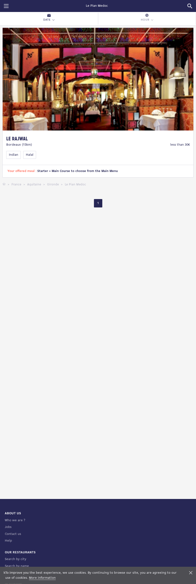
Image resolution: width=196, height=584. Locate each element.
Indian (13, 155)
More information (42, 578)
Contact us (13, 534)
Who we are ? (15, 520)
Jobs (8, 527)
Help (8, 541)
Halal (29, 155)
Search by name (17, 566)
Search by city (15, 559)
